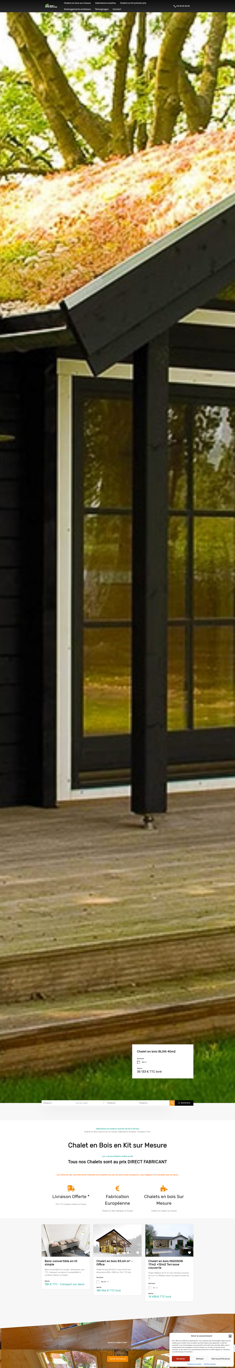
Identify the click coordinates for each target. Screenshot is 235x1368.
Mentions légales (210, 1364)
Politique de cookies (194, 1364)
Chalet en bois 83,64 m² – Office (114, 1262)
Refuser (200, 1359)
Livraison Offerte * (70, 1196)
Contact (117, 9)
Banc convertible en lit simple (61, 1262)
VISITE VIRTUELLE (118, 1359)
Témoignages (102, 9)
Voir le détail (65, 1250)
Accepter (180, 1359)
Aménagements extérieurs (77, 9)
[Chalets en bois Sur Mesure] (164, 1188)
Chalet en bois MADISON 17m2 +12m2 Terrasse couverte (165, 1264)
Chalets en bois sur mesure (77, 3)
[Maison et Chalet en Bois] (52, 6)
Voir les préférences (221, 1359)
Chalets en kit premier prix (133, 3)
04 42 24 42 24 (183, 6)
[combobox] (90, 1103)
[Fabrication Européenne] (117, 1188)
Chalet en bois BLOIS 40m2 (156, 1051)
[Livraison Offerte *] (71, 1188)
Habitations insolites (105, 3)
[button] (230, 1336)
